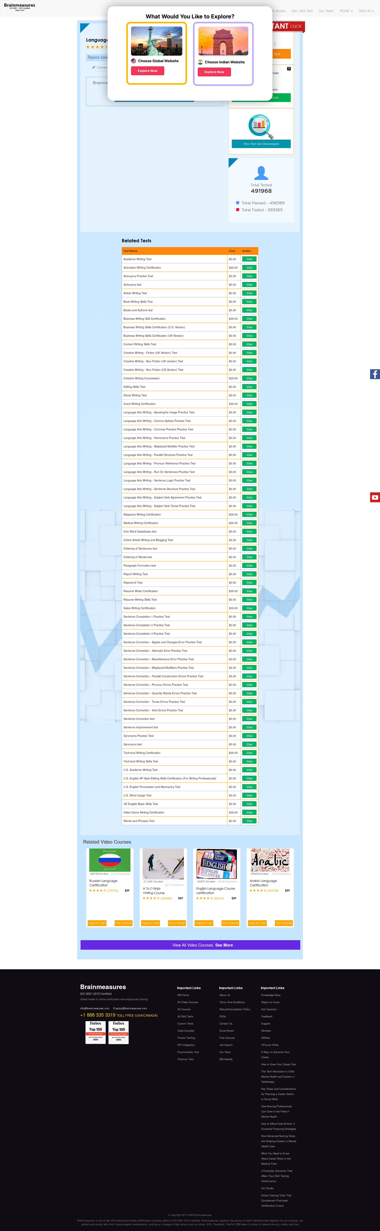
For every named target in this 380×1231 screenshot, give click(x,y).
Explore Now (148, 71)
